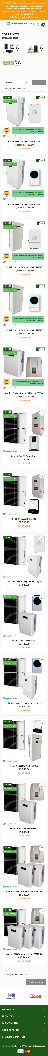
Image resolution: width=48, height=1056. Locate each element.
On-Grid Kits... (42, 47)
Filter (39, 82)
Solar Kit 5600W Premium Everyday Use (24, 703)
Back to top (36, 982)
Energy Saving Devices (18, 63)
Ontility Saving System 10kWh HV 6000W (24, 393)
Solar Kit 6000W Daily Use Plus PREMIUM (24, 954)
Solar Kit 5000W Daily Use (24, 519)
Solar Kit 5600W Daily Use (24, 640)
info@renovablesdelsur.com (24, 17)
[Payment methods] (24, 1051)
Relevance (16, 82)
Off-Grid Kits (17, 47)
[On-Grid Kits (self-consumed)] (33, 47)
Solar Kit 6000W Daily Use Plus (24, 828)
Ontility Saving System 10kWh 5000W (24, 141)
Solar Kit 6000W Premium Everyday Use (24, 891)
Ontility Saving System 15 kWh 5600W (24, 330)
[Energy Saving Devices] (8, 63)
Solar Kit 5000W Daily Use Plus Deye (24, 581)
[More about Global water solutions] (16, 996)
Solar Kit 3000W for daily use (24, 456)
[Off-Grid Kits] (9, 47)
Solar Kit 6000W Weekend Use (24, 766)
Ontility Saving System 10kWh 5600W (24, 204)
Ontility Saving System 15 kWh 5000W (24, 267)
